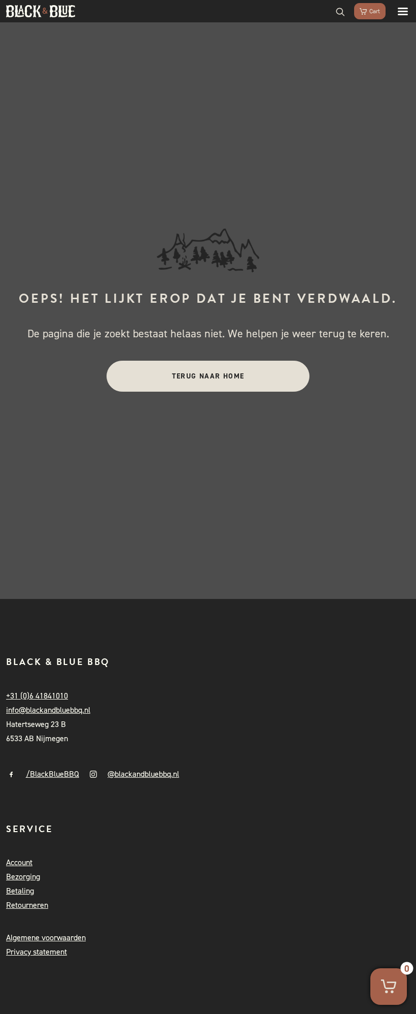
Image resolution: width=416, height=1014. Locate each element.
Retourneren (27, 905)
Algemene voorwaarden (46, 937)
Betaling (20, 890)
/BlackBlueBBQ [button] (52, 774)
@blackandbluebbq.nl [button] (143, 774)
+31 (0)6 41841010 (37, 695)
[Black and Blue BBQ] (40, 11)
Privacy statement (36, 951)
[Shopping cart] (365, 11)
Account (19, 862)
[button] (397, 11)
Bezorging (23, 876)
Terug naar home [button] (208, 376)
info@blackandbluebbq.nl (48, 710)
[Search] (336, 11)
